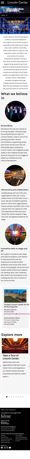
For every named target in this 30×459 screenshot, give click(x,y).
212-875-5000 (9, 324)
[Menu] (2, 2)
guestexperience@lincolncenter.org (16, 314)
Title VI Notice (19, 435)
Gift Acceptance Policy (21, 439)
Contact (18, 440)
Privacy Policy (4, 437)
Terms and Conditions (6, 439)
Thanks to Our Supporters (8, 410)
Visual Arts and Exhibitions (8, 430)
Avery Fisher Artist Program (8, 428)
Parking (3, 435)
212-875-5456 (9, 312)
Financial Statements (21, 437)
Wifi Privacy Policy (5, 442)
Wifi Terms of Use (5, 440)
